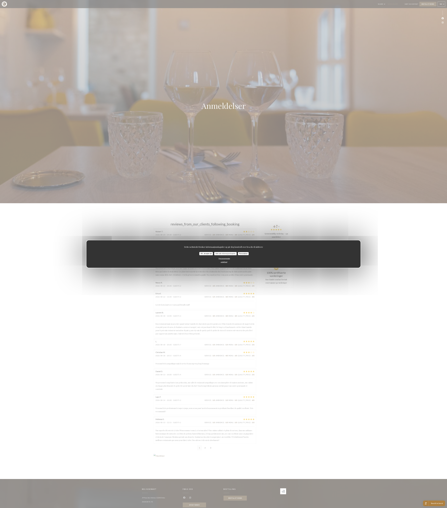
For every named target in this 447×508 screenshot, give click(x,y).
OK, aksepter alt (206, 253)
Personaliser (243, 253)
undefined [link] (224, 262)
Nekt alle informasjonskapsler (225, 253)
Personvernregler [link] (224, 258)
